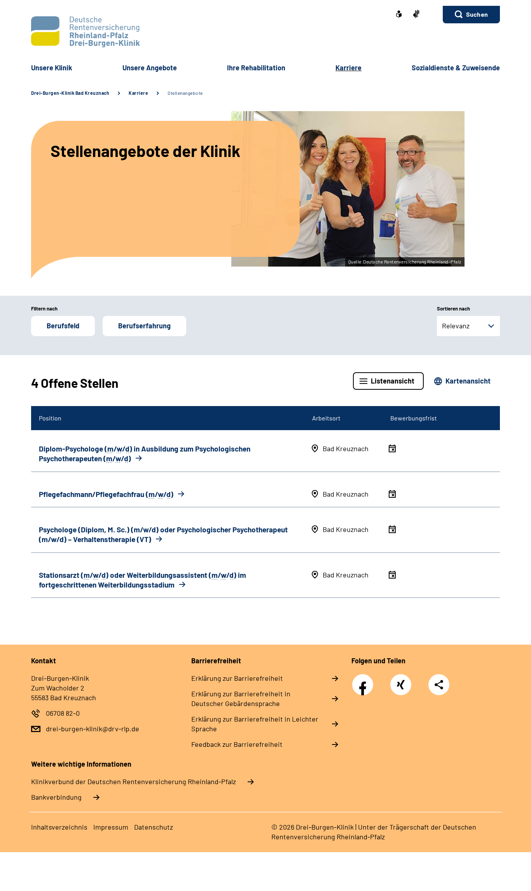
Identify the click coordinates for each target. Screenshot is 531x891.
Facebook (364, 680)
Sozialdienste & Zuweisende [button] (456, 67)
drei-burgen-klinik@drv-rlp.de (92, 728)
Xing (401, 680)
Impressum (110, 827)
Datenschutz (153, 827)
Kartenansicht (468, 381)
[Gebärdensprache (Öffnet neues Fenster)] (416, 14)
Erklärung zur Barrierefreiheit (237, 678)
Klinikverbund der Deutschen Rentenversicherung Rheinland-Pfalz (133, 781)
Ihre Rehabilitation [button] (256, 67)
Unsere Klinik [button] (51, 67)
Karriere (138, 93)
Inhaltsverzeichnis (59, 827)
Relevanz (456, 325)
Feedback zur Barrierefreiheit (237, 744)
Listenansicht (392, 381)
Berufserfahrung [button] (144, 325)
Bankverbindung (56, 797)
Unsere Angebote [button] (149, 67)
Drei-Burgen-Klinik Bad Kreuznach (70, 93)
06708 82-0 (63, 713)
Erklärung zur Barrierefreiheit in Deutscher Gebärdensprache (240, 698)
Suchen (477, 14)
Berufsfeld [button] (63, 325)
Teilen (439, 684)
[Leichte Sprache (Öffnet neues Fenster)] (399, 14)
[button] (471, 14)
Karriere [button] (348, 67)
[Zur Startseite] (265, 31)
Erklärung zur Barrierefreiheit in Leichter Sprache (254, 724)
